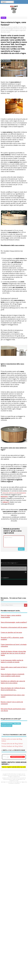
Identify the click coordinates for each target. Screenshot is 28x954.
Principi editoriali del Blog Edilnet (12, 744)
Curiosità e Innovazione (7, 723)
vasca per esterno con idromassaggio (14, 493)
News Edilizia (17, 723)
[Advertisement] (14, 854)
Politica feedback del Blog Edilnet (12, 746)
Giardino (3, 17)
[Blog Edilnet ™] (14, 14)
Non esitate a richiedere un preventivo (13, 497)
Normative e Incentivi (7, 725)
